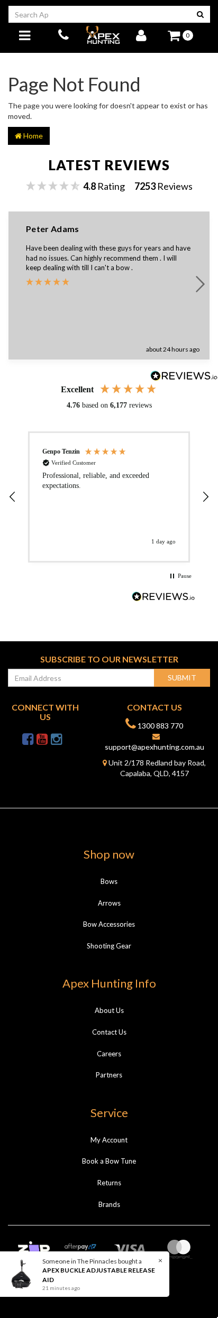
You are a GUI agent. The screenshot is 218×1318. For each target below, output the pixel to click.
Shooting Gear (109, 946)
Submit (182, 677)
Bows (109, 881)
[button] (12, 497)
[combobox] (99, 14)
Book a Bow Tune (109, 1161)
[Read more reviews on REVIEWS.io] (163, 598)
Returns (109, 1182)
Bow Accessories (109, 924)
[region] (109, 497)
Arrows (109, 903)
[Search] (200, 14)
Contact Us (109, 1032)
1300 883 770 (159, 725)
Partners (109, 1075)
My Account (109, 1140)
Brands (109, 1204)
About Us (109, 1010)
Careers (109, 1053)
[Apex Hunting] (102, 35)
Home (32, 135)
